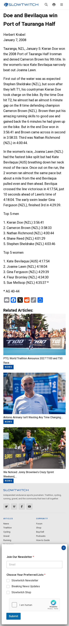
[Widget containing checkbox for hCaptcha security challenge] (34, 604)
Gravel (6, 536)
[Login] (54, 4)
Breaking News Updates (26, 586)
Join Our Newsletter (20, 556)
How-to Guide (43, 540)
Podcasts (40, 536)
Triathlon (7, 527)
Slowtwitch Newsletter (25, 580)
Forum (39, 523)
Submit (13, 616)
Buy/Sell (40, 532)
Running (7, 540)
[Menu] (61, 4)
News (6, 523)
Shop (38, 527)
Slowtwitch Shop (21, 592)
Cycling (6, 532)
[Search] (46, 4)
